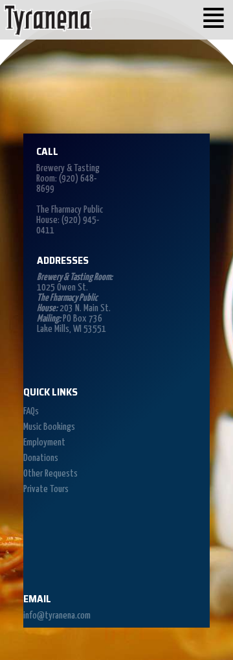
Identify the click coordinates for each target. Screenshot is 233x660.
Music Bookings (49, 427)
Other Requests (50, 473)
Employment (44, 442)
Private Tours (46, 489)
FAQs (31, 411)
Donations (40, 458)
